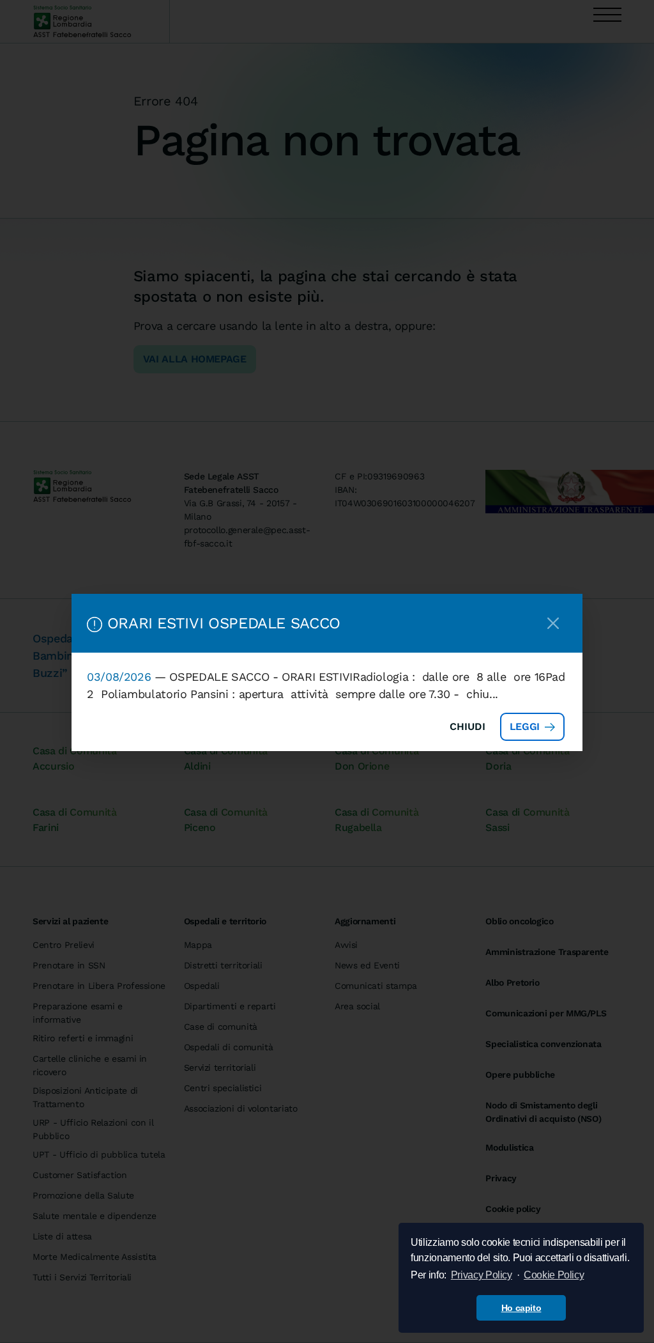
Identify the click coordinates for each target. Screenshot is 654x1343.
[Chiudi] (553, 623)
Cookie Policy (554, 1274)
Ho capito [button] (521, 1308)
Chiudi (467, 726)
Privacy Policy (481, 1274)
